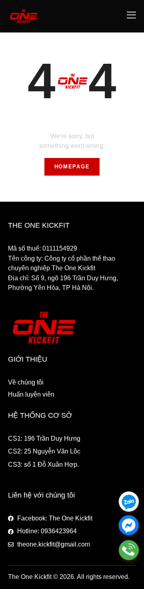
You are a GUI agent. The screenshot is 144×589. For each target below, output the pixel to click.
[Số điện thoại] (129, 550)
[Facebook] (129, 526)
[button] (131, 15)
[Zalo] (129, 501)
